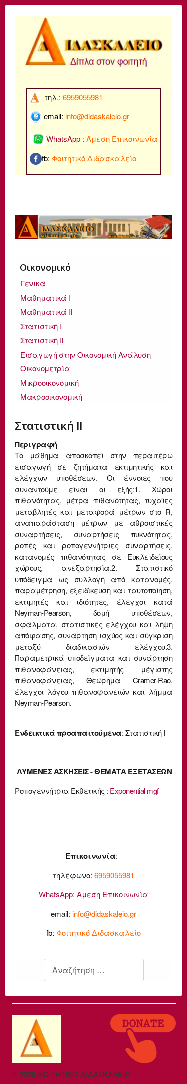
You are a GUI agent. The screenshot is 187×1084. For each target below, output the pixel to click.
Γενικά (32, 283)
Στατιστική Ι (40, 326)
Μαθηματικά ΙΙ (46, 311)
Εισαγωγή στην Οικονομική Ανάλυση (85, 354)
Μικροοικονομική (49, 382)
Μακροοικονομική (51, 396)
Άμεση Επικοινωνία (112, 894)
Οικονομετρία (45, 368)
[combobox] (94, 970)
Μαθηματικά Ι (45, 297)
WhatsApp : (102, 138)
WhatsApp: (57, 894)
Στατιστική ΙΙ (41, 340)
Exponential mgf (134, 790)
